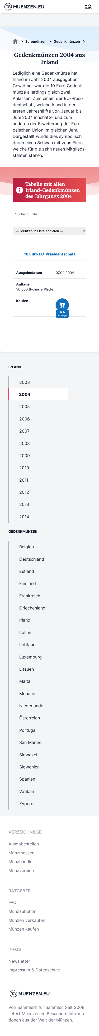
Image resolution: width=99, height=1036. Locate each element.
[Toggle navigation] (88, 7)
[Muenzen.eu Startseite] (27, 6)
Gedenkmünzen (67, 41)
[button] (62, 305)
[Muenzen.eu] (15, 41)
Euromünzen (35, 41)
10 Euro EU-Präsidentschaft (49, 254)
